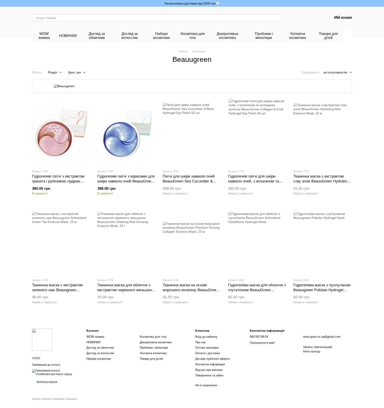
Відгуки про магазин (208, 370)
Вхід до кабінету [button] (206, 336)
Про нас (200, 342)
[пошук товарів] (278, 17)
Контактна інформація (210, 364)
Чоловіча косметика (297, 36)
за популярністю (335, 72)
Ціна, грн (74, 72)
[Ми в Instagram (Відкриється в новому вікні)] (34, 3)
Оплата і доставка (207, 353)
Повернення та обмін (209, 375)
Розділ (52, 72)
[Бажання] (305, 17)
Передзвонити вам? (262, 342)
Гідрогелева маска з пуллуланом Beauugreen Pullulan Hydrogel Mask (321, 290)
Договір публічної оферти (212, 358)
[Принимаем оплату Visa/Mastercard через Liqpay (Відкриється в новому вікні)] (56, 372)
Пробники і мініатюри (264, 36)
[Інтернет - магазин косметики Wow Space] (42, 339)
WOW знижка (44, 36)
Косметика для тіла (193, 36)
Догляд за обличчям (97, 36)
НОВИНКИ (68, 36)
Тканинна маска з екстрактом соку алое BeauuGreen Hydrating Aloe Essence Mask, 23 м (321, 181)
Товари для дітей (328, 36)
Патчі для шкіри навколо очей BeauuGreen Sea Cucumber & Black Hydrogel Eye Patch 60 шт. (190, 181)
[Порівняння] (294, 17)
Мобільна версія (46, 382)
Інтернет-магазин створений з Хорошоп (54, 399)
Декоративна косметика (227, 36)
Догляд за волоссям (130, 36)
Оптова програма (206, 347)
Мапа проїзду (311, 351)
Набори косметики (161, 36)
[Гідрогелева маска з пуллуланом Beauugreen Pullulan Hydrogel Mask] (322, 241)
